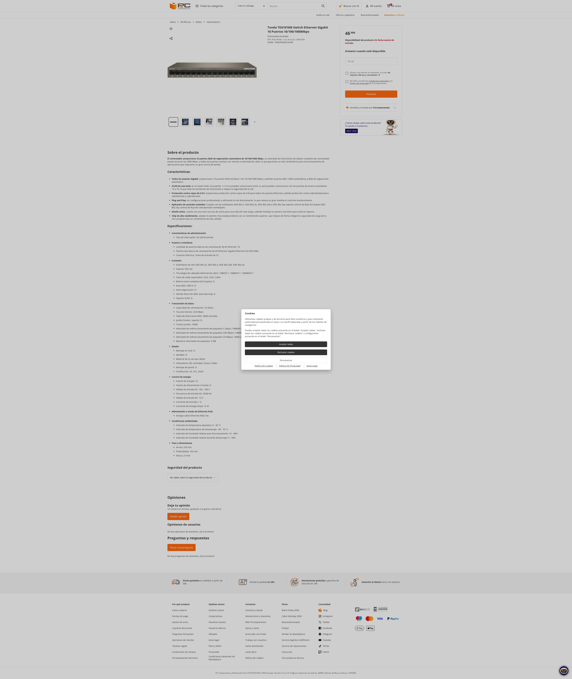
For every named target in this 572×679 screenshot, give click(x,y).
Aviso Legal (312, 365)
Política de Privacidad (289, 365)
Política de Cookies (264, 365)
